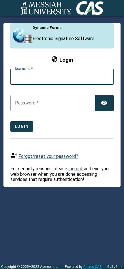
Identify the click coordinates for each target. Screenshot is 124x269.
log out (75, 168)
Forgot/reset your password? (48, 156)
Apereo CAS (92, 267)
